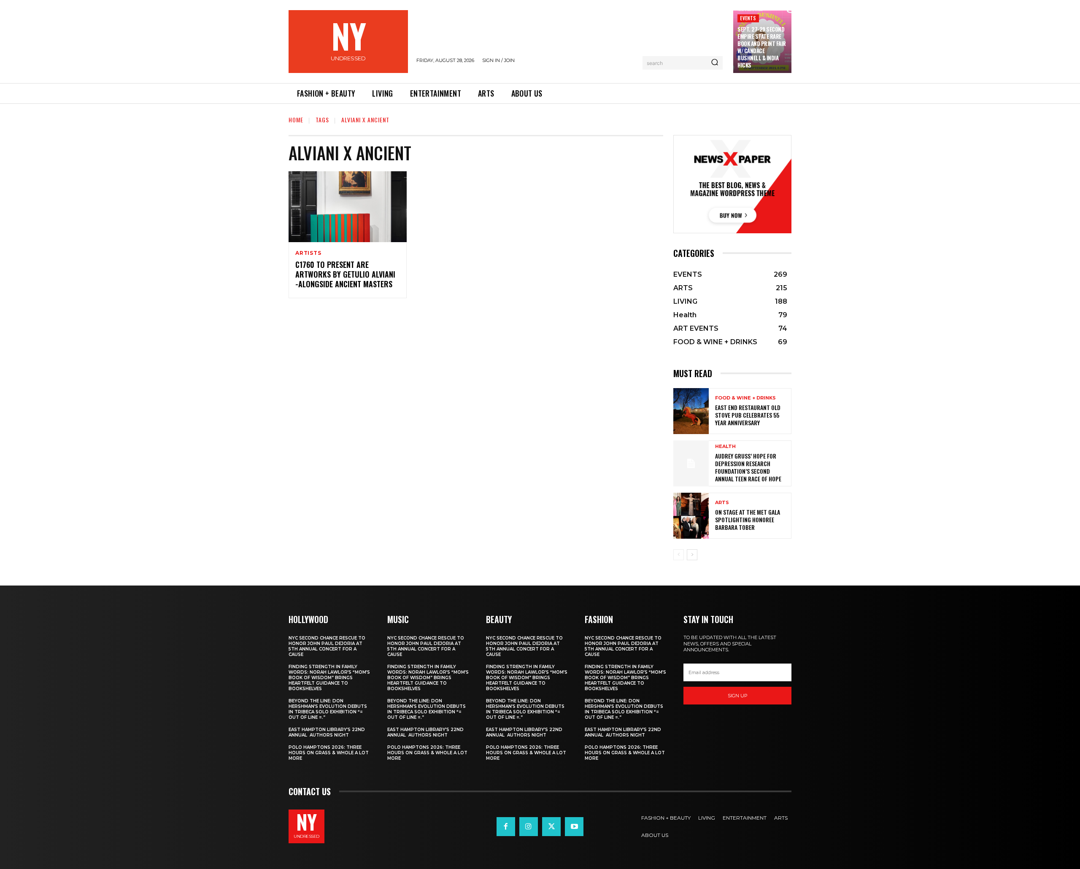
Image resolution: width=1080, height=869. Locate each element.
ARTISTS (308, 253)
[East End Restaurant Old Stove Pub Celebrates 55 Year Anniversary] (691, 411)
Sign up (738, 696)
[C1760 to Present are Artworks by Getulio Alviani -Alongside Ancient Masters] (348, 206)
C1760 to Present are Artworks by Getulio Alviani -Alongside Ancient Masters (345, 274)
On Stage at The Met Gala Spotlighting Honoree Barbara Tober (747, 519)
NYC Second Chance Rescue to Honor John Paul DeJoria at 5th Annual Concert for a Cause (327, 646)
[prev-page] (678, 554)
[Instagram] (528, 826)
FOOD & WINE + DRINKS (745, 398)
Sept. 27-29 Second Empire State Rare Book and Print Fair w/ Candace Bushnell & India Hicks (761, 47)
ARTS (722, 502)
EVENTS (748, 18)
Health (725, 446)
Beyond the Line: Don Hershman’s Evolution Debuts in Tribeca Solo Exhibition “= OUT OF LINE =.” (328, 709)
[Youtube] (574, 826)
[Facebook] (506, 826)
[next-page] (692, 554)
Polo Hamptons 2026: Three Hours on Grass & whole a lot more (329, 753)
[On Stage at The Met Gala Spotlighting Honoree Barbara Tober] (691, 516)
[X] (551, 826)
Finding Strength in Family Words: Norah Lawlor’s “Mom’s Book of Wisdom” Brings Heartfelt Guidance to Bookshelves (329, 677)
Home (296, 119)
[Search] (715, 63)
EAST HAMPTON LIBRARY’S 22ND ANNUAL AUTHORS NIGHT (327, 732)
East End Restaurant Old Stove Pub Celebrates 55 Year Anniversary (747, 415)
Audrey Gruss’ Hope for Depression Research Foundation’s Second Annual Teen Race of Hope (748, 467)
